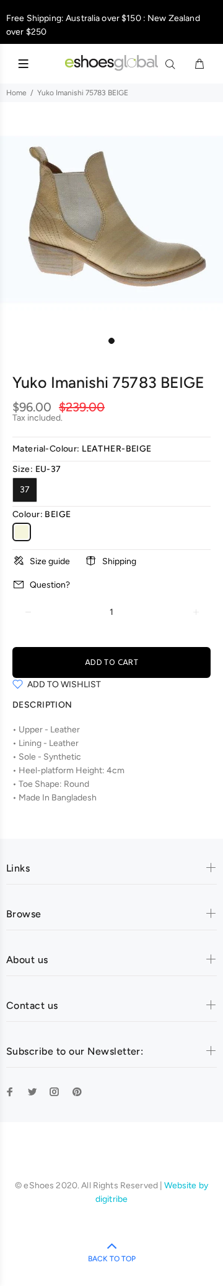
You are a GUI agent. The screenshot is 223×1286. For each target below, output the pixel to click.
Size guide (50, 561)
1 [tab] (111, 341)
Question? (50, 585)
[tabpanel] (111, 219)
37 (25, 489)
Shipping (119, 561)
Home (16, 92)
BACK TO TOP (112, 1258)
